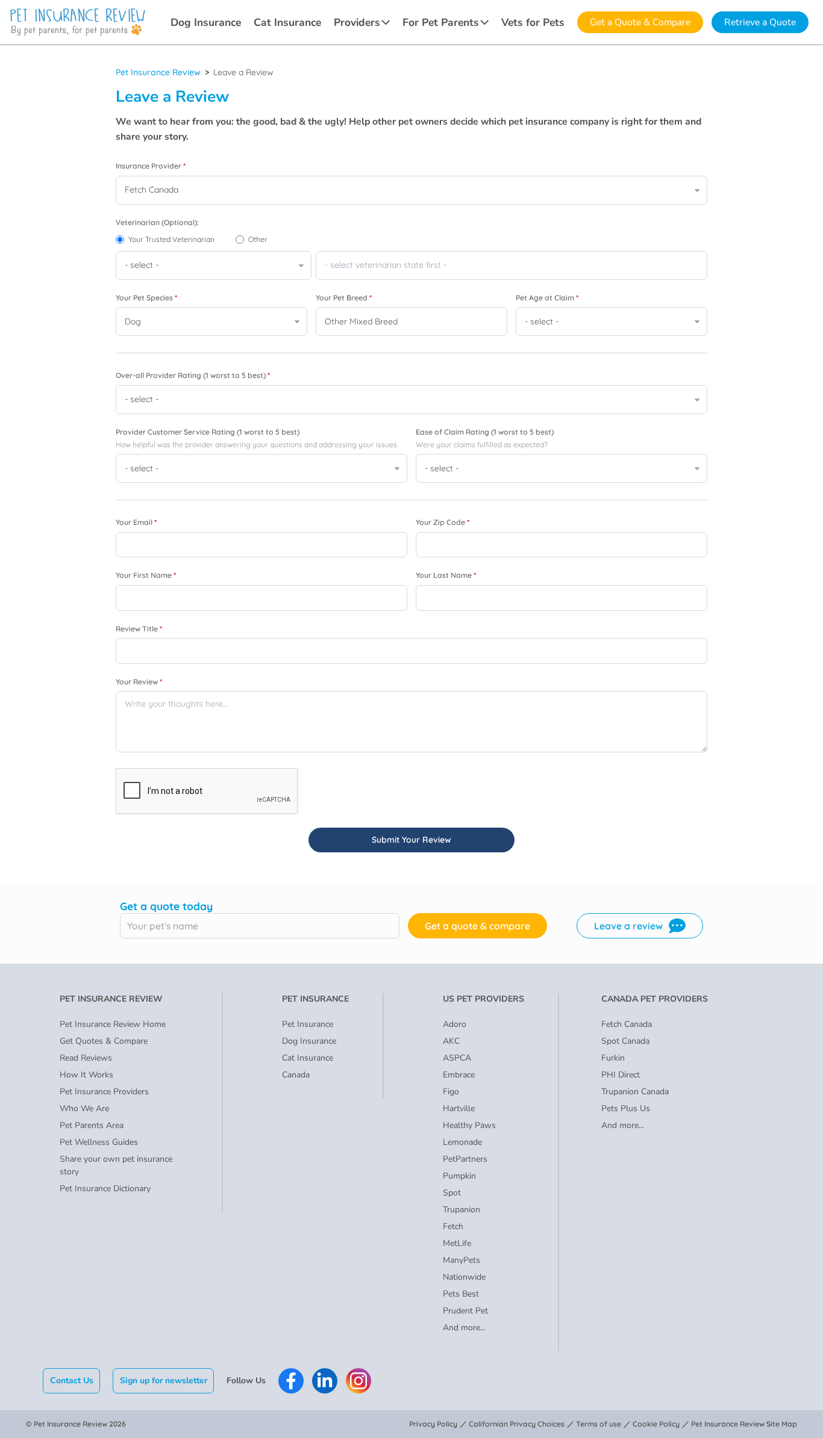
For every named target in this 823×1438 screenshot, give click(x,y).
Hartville (459, 1108)
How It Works (86, 1074)
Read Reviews (86, 1058)
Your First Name (146, 575)
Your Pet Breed (344, 297)
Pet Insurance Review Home (113, 1024)
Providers (357, 22)
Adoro (454, 1024)
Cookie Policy (656, 1423)
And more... (464, 1327)
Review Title (139, 628)
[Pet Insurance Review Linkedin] (324, 1380)
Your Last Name (446, 575)
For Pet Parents (440, 22)
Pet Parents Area (92, 1125)
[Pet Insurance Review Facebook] (291, 1380)
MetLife (457, 1243)
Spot (452, 1192)
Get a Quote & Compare (640, 22)
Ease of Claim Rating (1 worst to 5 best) (485, 431)
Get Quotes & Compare (104, 1041)
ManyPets (461, 1260)
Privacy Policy (433, 1423)
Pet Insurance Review (158, 72)
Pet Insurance (307, 1024)
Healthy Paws (469, 1125)
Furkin (613, 1058)
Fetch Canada (626, 1024)
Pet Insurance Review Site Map (744, 1423)
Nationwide (464, 1277)
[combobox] (511, 265)
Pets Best (461, 1294)
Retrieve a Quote (760, 22)
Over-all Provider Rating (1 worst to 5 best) (193, 375)
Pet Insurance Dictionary (105, 1188)
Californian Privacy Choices (517, 1423)
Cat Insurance (287, 22)
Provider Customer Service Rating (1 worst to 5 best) (207, 431)
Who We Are (84, 1108)
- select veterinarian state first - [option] (385, 265)
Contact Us (71, 1380)
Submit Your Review (411, 839)
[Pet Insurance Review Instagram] (358, 1380)
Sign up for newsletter (163, 1380)
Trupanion (461, 1209)
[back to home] (77, 22)
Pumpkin (459, 1176)
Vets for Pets (533, 22)
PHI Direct (620, 1074)
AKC (451, 1041)
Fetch (453, 1226)
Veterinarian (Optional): (157, 222)
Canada (296, 1074)
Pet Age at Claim (547, 297)
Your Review (139, 681)
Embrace (459, 1074)
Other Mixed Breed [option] (361, 321)
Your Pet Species (146, 297)
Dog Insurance (206, 22)
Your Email (136, 522)
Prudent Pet (465, 1310)
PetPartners (465, 1159)
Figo (451, 1091)
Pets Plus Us (625, 1108)
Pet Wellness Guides (99, 1142)
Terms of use (598, 1423)
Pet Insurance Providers (104, 1091)
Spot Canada (625, 1041)
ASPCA (457, 1058)
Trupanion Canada (635, 1091)
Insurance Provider (151, 165)
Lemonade (462, 1142)
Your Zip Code (442, 522)
